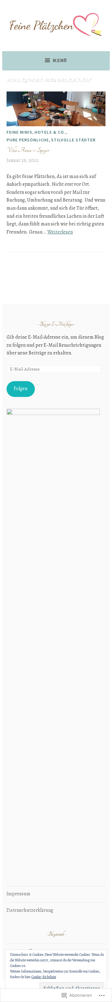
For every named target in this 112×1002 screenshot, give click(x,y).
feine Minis (19, 132)
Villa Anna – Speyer (28, 150)
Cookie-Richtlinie (43, 976)
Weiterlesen (60, 232)
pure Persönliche (28, 140)
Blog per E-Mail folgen (56, 324)
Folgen (20, 388)
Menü (60, 60)
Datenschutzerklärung (30, 910)
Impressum (18, 893)
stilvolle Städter (73, 140)
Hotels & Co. (50, 132)
